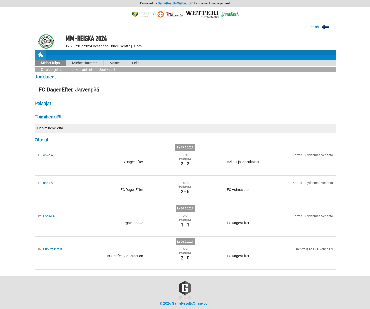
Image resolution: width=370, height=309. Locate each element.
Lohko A (47, 155)
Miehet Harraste (84, 63)
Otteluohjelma (52, 69)
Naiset (115, 63)
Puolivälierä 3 (52, 249)
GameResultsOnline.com (175, 3)
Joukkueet (107, 69)
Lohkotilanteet (80, 69)
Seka (136, 63)
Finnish (314, 27)
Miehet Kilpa (50, 63)
